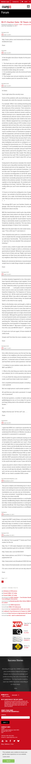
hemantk (4, 607)
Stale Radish (5, 609)
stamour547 (5, 601)
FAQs (12, 744)
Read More (14, 695)
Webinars (7, 744)
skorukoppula (5, 597)
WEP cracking (6, 696)
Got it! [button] (8, 761)
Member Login (5, 1)
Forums (16, 24)
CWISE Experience (15, 605)
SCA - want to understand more (17, 615)
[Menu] (28, 6)
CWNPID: (3, 715)
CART (25, 1)
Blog (2, 744)
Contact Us (16, 1)
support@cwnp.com (11, 737)
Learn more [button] (6, 756)
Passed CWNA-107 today (10, 593)
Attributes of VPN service (10, 591)
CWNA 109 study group (14, 607)
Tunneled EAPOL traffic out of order (20, 609)
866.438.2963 (10, 735)
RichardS (4, 613)
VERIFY (4, 722)
